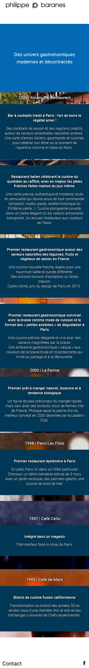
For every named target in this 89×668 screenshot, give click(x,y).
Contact (12, 663)
